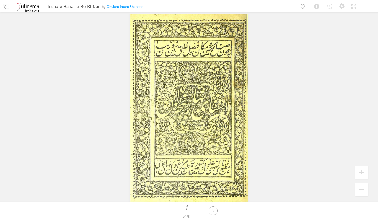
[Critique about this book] (329, 6)
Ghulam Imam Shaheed (125, 6)
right (213, 211)
